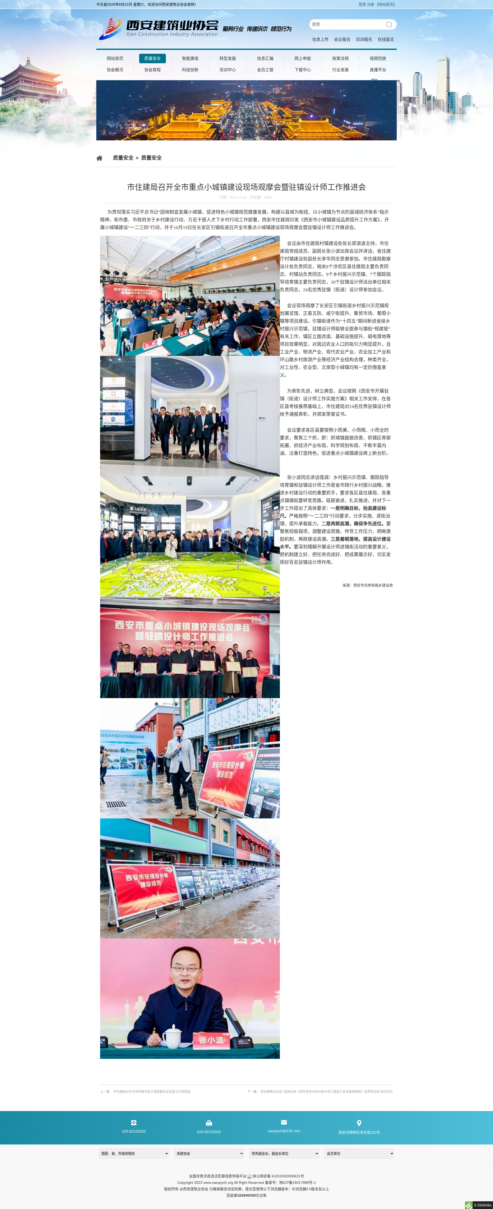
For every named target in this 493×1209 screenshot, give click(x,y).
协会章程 (152, 70)
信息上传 (320, 39)
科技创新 (190, 70)
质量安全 (152, 58)
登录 (362, 4)
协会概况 (115, 70)
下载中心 (303, 70)
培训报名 (364, 39)
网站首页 (115, 58)
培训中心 (228, 70)
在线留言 (386, 39)
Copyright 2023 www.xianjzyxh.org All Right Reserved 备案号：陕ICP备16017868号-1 (246, 1182)
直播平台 (378, 70)
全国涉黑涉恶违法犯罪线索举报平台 (217, 1176)
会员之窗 (265, 70)
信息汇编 (265, 58)
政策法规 (340, 58)
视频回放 (378, 58)
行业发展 (340, 70)
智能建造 (190, 58)
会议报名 (342, 39)
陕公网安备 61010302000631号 (278, 1176)
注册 (370, 4)
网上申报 (303, 58)
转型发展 (228, 58)
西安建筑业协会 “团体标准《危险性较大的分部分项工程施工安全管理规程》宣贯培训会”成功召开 (327, 1092)
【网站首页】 (386, 4)
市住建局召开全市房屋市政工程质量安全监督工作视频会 (152, 1092)
